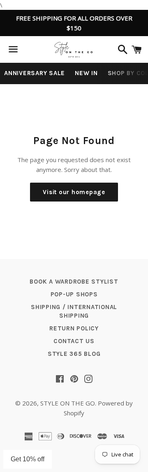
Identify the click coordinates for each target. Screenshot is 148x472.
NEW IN (86, 73)
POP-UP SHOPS (74, 294)
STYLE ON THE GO (67, 403)
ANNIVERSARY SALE (34, 73)
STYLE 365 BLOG (74, 353)
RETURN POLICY (74, 328)
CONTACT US (74, 341)
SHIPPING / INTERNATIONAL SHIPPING (74, 311)
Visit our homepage (74, 192)
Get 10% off (27, 459)
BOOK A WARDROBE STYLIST (74, 281)
